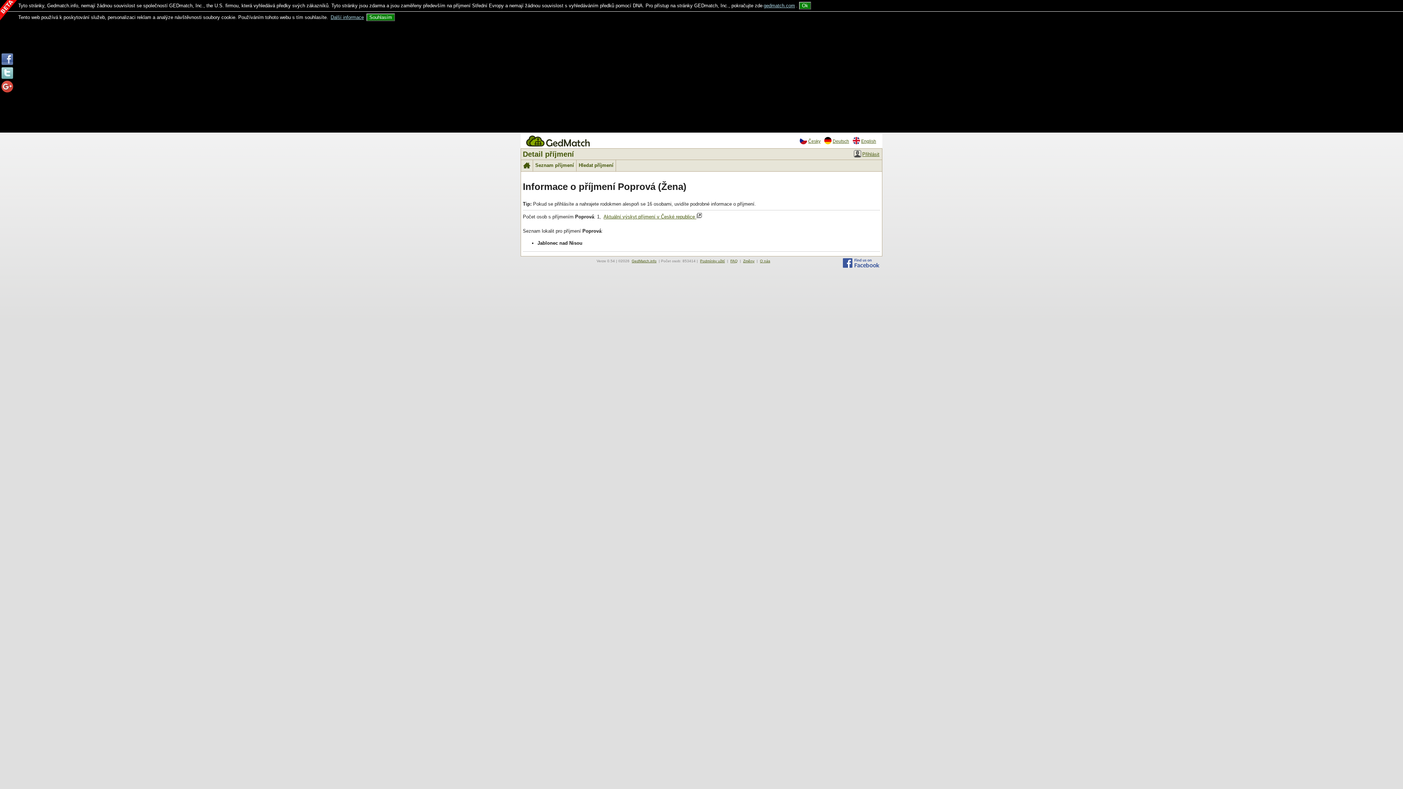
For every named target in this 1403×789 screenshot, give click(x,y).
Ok (805, 5)
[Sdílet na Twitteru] (7, 77)
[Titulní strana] (797, 136)
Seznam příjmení (554, 165)
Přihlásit (870, 154)
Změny (748, 261)
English (868, 141)
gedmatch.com (779, 5)
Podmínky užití (712, 261)
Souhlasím (380, 17)
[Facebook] (861, 266)
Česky (814, 141)
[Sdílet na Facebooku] (7, 63)
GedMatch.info (644, 261)
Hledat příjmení (596, 165)
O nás (765, 261)
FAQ (734, 261)
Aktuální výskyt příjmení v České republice (650, 217)
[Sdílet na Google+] (7, 91)
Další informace (347, 17)
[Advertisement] (701, 76)
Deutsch (841, 141)
